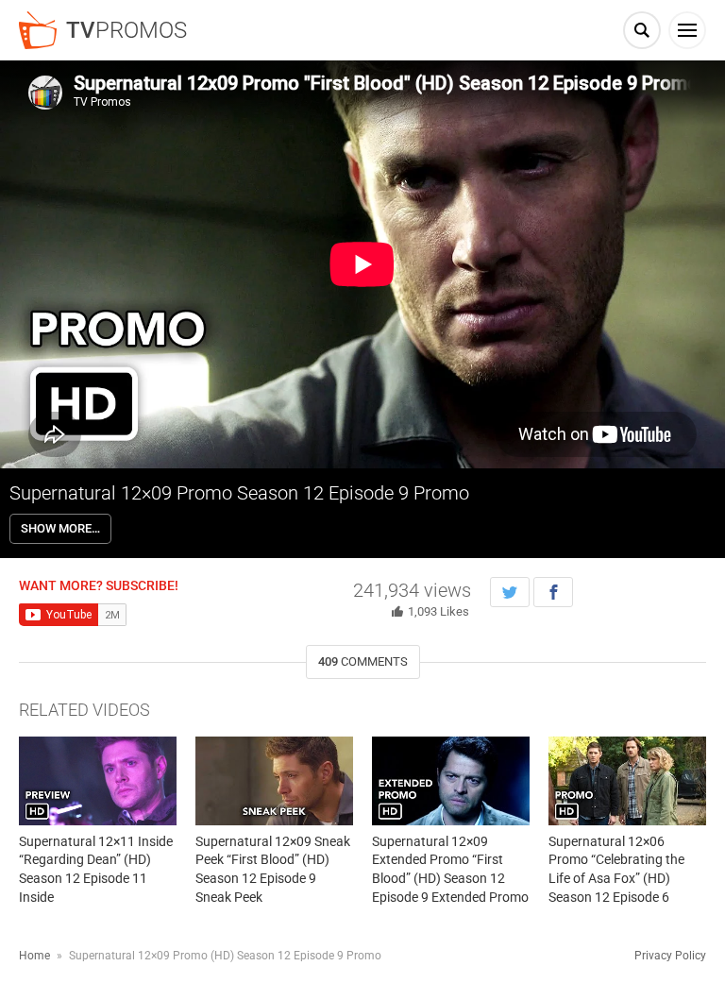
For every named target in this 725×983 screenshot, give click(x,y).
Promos (126, 30)
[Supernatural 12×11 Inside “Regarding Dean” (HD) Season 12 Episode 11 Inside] (98, 781)
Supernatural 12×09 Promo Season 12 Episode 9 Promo (239, 493)
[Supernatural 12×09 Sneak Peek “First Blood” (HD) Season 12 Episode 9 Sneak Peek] (274, 781)
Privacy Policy (670, 955)
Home (34, 955)
